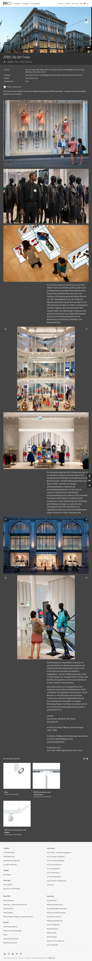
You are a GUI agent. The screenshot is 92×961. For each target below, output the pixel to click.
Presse (5, 935)
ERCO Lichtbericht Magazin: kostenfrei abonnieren (18, 917)
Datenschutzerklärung (39, 958)
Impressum (28, 958)
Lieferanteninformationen (11, 939)
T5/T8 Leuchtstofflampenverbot (56, 913)
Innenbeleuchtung (8, 852)
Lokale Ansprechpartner (10, 927)
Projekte (25, 3)
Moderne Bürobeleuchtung (55, 905)
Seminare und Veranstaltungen (12, 931)
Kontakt (60, 3)
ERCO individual (51, 933)
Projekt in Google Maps (14, 87)
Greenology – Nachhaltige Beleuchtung (15, 905)
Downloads (75, 3)
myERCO (67, 3)
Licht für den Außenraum (54, 865)
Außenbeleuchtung (9, 857)
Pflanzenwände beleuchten (55, 921)
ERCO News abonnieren (10, 943)
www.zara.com (52, 721)
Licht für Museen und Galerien (56, 857)
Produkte (17, 3)
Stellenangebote (8, 913)
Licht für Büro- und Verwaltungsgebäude (59, 852)
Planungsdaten (7, 885)
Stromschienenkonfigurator (11, 861)
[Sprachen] (84, 4)
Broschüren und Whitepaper (11, 889)
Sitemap (21, 958)
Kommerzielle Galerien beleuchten (57, 909)
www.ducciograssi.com (55, 742)
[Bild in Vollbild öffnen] (46, 134)
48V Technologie (52, 937)
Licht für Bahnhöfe (52, 945)
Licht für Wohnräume (53, 873)
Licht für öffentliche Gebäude (55, 861)
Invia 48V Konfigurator (10, 865)
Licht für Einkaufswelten (54, 877)
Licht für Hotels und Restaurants (56, 881)
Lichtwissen (50, 885)
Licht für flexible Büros (53, 925)
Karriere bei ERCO (8, 909)
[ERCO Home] (7, 3)
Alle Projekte (7, 875)
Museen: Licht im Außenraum (55, 941)
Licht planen (35, 3)
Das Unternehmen (8, 901)
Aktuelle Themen (52, 901)
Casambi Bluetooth (52, 929)
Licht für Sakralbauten (53, 869)
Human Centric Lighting (54, 917)
